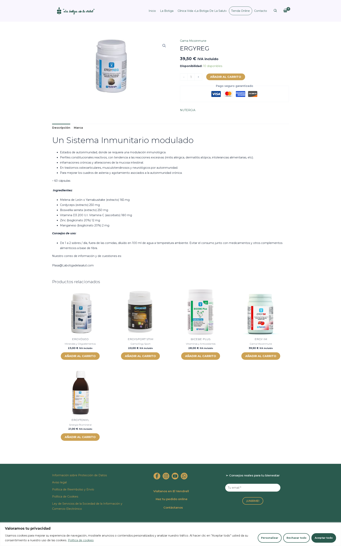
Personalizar (269, 537)
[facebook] (157, 476)
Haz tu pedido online (171, 499)
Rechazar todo (296, 537)
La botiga (166, 11)
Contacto (260, 11)
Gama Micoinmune (193, 41)
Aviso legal (59, 482)
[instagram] (166, 476)
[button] (164, 45)
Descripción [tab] (61, 127)
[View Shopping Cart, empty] (285, 10)
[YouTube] (175, 476)
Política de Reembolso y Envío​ (73, 489)
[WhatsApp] (184, 476)
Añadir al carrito (225, 77)
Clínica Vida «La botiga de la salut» (202, 11)
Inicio (152, 11)
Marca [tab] (78, 127)
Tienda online (240, 11)
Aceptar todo (324, 537)
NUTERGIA (187, 110)
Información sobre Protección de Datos (79, 475)
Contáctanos (173, 507)
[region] (170, 534)
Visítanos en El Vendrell (171, 491)
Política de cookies (81, 540)
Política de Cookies (65, 496)
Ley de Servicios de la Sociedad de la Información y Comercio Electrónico (87, 506)
